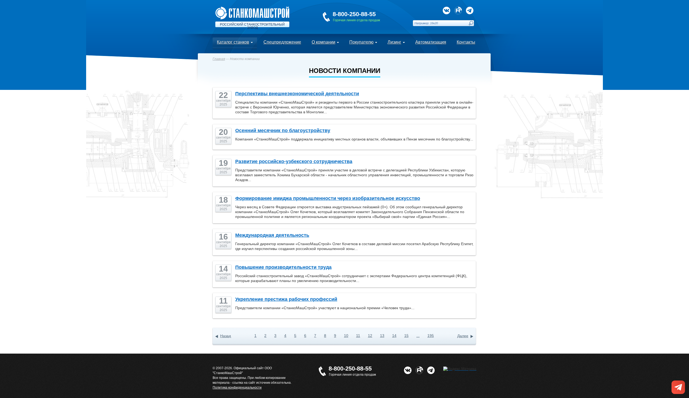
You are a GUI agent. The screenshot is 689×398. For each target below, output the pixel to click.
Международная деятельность (272, 235)
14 (394, 335)
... (418, 335)
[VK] (446, 10)
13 (382, 335)
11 (358, 335)
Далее (462, 336)
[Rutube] (458, 10)
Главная (219, 59)
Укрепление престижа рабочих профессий (286, 299)
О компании (323, 42)
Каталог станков (233, 42)
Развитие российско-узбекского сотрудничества (293, 161)
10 (346, 335)
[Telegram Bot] (469, 10)
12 (370, 335)
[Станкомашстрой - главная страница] (252, 9)
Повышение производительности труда (283, 267)
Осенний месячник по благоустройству (282, 130)
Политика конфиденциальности (237, 387)
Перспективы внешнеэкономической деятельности (297, 93)
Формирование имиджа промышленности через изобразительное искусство (327, 198)
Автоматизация (430, 42)
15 (406, 335)
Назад (225, 336)
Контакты (466, 42)
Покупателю (361, 42)
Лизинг (394, 42)
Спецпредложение (282, 42)
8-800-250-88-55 (354, 14)
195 (430, 335)
